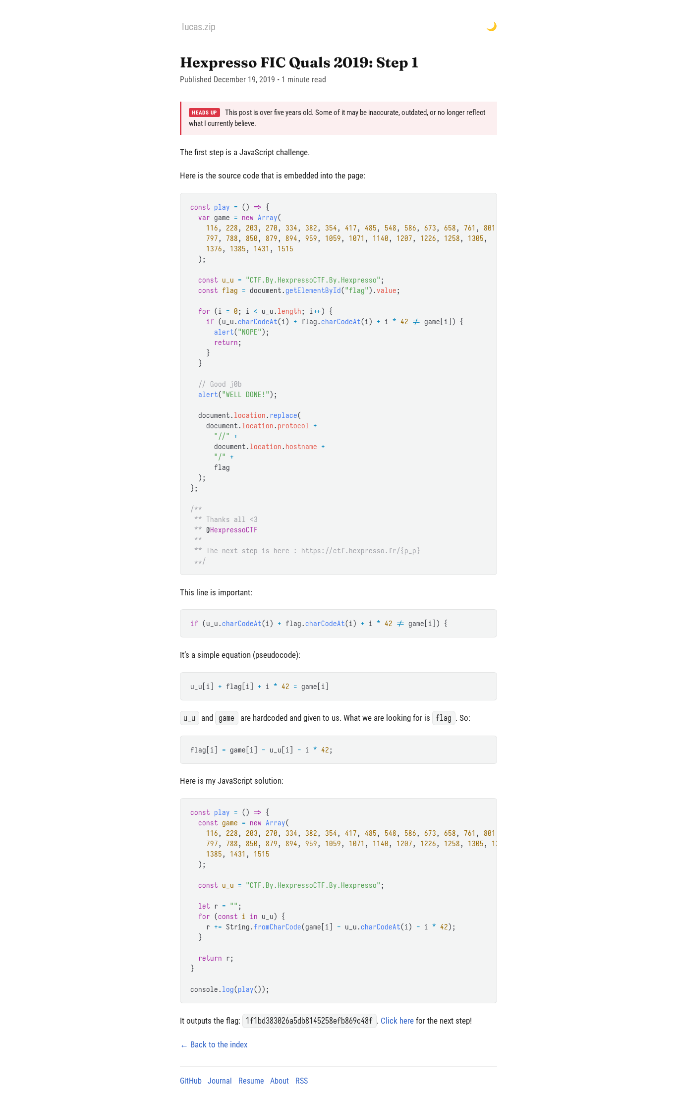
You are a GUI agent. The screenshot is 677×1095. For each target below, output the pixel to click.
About (279, 1081)
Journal (220, 1081)
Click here (397, 1021)
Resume (251, 1081)
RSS (301, 1081)
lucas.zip (199, 27)
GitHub (191, 1081)
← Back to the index (213, 1044)
